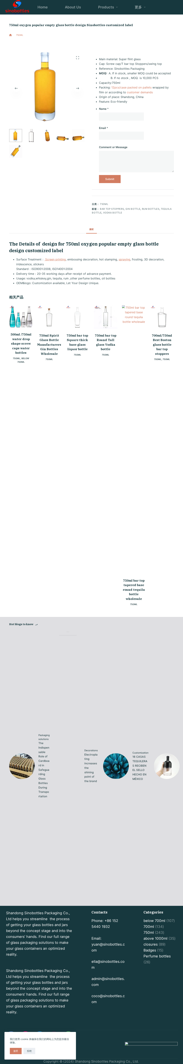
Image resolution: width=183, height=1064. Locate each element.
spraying (124, 259)
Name (104, 109)
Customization (140, 752)
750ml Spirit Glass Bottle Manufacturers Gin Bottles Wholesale (49, 345)
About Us (73, 7)
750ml (35, 41)
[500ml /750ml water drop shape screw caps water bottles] (21, 316)
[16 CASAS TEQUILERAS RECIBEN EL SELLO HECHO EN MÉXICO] (116, 766)
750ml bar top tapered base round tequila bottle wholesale (134, 590)
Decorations (91, 750)
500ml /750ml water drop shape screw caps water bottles (21, 343)
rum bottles (150, 208)
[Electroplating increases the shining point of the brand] (68, 766)
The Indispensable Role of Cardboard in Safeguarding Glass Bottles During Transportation (44, 769)
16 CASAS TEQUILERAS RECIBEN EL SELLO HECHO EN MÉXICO (139, 768)
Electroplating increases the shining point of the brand (91, 768)
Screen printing (55, 259)
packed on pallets (139, 87)
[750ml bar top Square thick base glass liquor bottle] (77, 317)
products (106, 7)
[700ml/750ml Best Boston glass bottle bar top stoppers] (162, 317)
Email (103, 128)
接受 (15, 1050)
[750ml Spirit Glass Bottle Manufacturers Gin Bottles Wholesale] (49, 317)
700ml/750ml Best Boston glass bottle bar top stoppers (162, 345)
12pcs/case (119, 87)
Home (43, 7)
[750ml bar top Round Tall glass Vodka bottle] (105, 317)
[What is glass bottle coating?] (167, 766)
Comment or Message (113, 147)
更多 (138, 7)
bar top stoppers (112, 208)
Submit (109, 179)
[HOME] (10, 35)
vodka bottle (112, 212)
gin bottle (132, 208)
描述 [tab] (91, 229)
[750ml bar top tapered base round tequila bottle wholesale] (134, 439)
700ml (157, 359)
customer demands (140, 92)
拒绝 (29, 1050)
